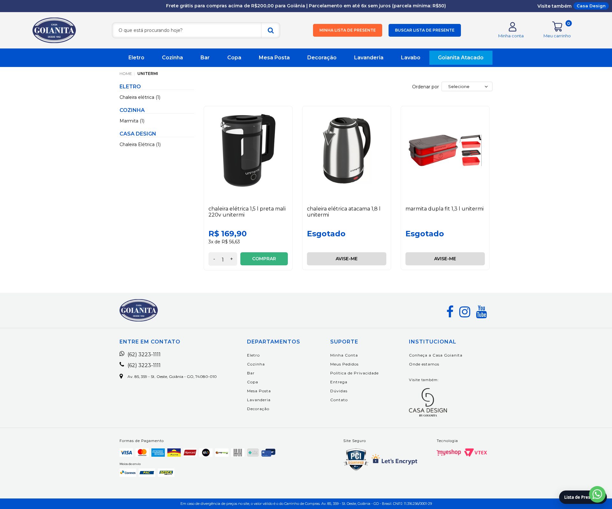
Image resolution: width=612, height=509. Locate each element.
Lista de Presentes (583, 497)
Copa (234, 58)
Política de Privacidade (354, 373)
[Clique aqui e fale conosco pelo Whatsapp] (597, 494)
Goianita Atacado (461, 58)
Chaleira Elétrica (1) (140, 144)
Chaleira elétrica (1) (140, 97)
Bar (205, 58)
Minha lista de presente (347, 30)
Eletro (136, 58)
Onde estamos (424, 364)
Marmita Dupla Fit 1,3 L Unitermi (444, 209)
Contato (339, 399)
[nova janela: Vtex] (475, 452)
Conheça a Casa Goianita (436, 355)
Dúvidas (338, 390)
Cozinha (172, 58)
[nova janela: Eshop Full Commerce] (449, 452)
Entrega (338, 382)
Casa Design (591, 5)
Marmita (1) (132, 121)
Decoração (322, 58)
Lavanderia (368, 58)
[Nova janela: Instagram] (464, 312)
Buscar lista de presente (425, 30)
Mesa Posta (274, 58)
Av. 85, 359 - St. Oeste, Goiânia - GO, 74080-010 (172, 377)
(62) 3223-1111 (144, 354)
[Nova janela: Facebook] (450, 312)
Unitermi (147, 73)
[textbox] (196, 30)
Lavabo (410, 58)
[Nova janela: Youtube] (481, 312)
